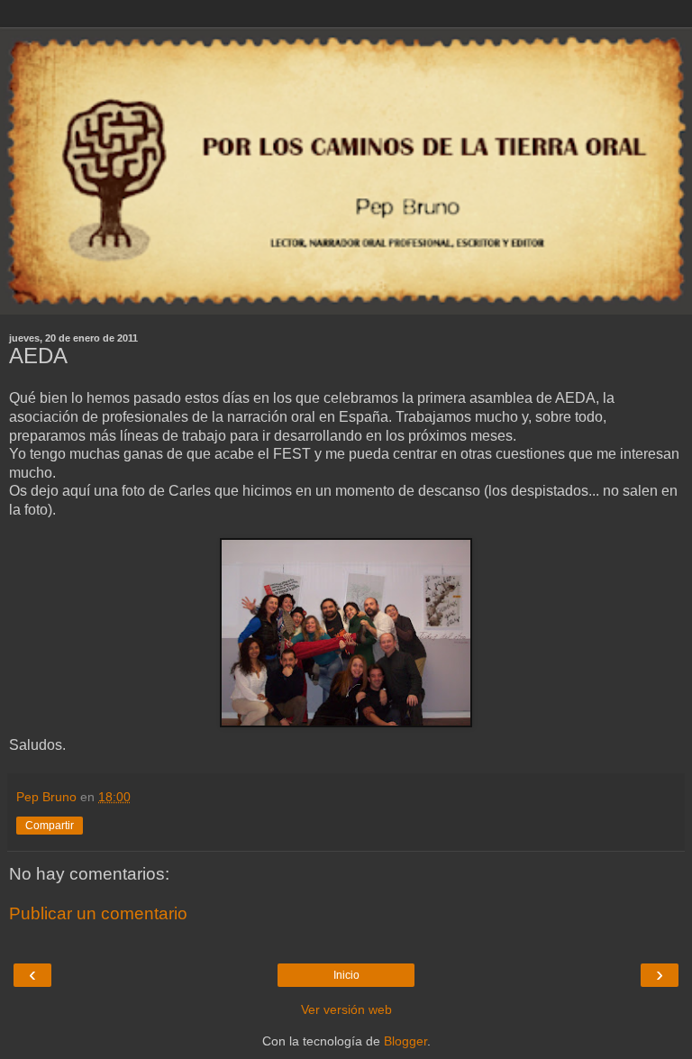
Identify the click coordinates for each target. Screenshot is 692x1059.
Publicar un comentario (98, 913)
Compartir (49, 825)
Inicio (346, 975)
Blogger (405, 1041)
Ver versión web (346, 1009)
